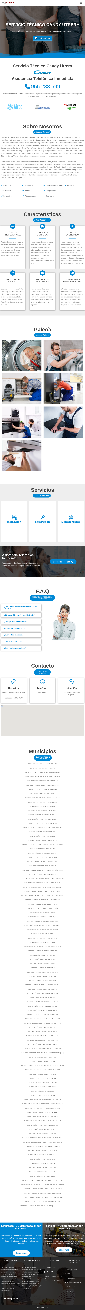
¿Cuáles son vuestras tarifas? (15, 628)
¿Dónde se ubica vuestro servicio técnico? (19, 615)
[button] (21, 607)
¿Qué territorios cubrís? (13, 642)
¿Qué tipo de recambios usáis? (15, 622)
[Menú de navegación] (81, 3)
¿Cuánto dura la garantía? (13, 635)
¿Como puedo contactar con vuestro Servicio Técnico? (21, 607)
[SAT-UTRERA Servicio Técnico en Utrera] (8, 2)
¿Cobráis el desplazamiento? (15, 648)
